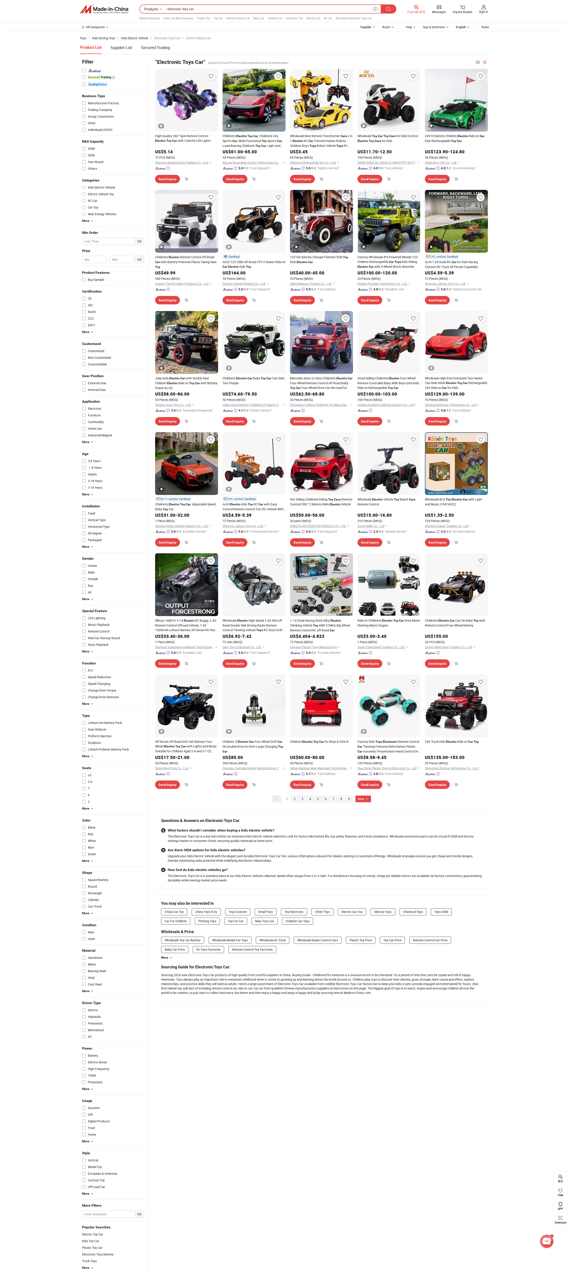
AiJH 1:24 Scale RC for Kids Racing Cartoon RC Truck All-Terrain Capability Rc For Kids (451, 264)
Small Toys (265, 912)
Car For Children (176, 921)
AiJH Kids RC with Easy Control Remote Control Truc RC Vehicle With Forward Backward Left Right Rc (253, 506)
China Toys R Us (206, 912)
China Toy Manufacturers (178, 18)
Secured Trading (155, 47)
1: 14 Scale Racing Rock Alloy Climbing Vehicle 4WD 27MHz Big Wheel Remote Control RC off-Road (320, 625)
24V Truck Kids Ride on (452, 741)
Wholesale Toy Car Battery (183, 940)
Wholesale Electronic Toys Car (354, 18)
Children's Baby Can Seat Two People (253, 380)
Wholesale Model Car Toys (230, 940)
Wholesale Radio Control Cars (317, 940)
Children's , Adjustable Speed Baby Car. (185, 506)
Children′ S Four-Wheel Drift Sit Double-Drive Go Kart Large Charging (253, 746)
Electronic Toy (294, 18)
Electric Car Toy (352, 912)
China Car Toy (174, 912)
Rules (485, 27)
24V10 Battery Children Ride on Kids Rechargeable (455, 138)
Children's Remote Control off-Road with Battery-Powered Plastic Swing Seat (186, 262)
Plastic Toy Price (360, 940)
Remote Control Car (238, 18)
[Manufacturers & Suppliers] (104, 9)
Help (409, 27)
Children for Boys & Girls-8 (319, 741)
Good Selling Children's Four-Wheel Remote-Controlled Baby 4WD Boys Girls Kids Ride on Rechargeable (388, 383)
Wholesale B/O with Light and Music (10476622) (453, 501)
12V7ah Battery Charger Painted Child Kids (319, 259)
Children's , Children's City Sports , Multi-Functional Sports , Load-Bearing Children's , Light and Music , (253, 141)
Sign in (483, 12)
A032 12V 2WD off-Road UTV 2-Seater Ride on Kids (254, 264)
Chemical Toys (413, 912)
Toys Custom (238, 912)
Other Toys (322, 912)
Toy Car (218, 18)
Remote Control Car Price (430, 940)
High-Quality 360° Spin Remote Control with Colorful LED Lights (183, 138)
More (164, 957)
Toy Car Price (392, 940)
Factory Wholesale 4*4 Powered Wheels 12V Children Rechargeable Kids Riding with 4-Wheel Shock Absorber (387, 262)
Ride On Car (313, 18)
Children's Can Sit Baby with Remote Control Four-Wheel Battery (455, 622)
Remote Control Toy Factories (252, 949)
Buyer (386, 27)
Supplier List (121, 47)
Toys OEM (441, 912)
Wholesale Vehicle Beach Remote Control (386, 501)
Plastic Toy (203, 18)
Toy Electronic (294, 912)
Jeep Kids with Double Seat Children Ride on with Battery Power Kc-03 (186, 383)
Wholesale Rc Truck (272, 940)
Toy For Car (236, 921)
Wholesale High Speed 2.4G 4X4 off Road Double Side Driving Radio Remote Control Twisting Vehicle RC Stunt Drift (252, 625)
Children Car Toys (298, 921)
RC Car (328, 18)
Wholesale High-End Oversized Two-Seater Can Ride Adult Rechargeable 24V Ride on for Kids (456, 383)
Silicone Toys (383, 912)
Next (361, 799)
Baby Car (258, 18)
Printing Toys (207, 921)
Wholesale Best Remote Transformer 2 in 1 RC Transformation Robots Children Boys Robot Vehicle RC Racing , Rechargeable (321, 141)
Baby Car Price (175, 949)
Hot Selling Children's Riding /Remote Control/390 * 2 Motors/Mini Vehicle (321, 501)
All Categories (95, 27)
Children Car (275, 18)
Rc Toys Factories (208, 949)
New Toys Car (264, 921)
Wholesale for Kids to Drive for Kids (387, 138)
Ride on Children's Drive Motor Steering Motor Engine (388, 622)
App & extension (434, 27)
